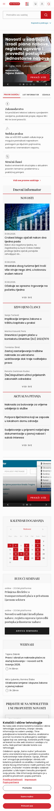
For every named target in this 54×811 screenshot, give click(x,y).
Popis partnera (11, 782)
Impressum (30, 779)
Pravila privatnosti (13, 779)
